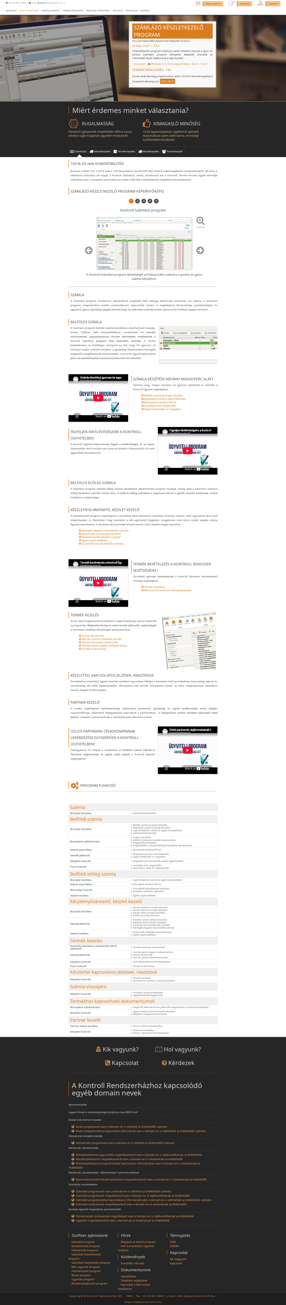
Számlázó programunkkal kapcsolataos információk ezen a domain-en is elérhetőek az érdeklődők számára (143, 1200)
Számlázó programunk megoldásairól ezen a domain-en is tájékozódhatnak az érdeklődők (132, 1195)
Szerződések (128, 1276)
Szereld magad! (51, 10)
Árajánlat (245, 4)
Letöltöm (273, 4)
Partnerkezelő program (86, 1271)
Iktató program (81, 1275)
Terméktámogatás (73, 10)
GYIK (173, 1242)
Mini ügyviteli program (86, 1267)
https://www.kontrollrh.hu (143, 1302)
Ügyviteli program (83, 1279)
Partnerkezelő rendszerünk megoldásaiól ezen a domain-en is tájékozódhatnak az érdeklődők (135, 1216)
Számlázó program (83, 1242)
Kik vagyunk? (121, 1049)
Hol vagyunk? (182, 1049)
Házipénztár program (85, 1250)
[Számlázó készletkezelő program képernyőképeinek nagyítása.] (197, 217)
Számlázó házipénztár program (91, 1262)
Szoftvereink (29, 10)
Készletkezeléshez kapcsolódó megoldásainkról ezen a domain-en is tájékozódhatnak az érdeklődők (139, 1155)
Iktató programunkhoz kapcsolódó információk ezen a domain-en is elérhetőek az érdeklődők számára (141, 1131)
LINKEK (174, 1246)
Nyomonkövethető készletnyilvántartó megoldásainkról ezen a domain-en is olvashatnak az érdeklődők (141, 1179)
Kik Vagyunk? (178, 1259)
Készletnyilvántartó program (89, 1283)
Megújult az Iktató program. (138, 1242)
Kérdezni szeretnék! (98, 10)
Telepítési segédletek (134, 1280)
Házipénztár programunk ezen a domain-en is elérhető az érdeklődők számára (125, 1143)
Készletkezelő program (86, 1246)
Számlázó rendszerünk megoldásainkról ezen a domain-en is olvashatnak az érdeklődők (131, 1204)
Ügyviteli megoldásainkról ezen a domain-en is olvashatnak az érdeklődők (123, 1220)
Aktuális (118, 10)
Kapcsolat (132, 10)
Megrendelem (213, 4)
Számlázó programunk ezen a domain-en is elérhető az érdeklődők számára (123, 1191)
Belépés (145, 10)
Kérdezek (181, 1063)
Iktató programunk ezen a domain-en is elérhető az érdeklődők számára (121, 1126)
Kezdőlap (11, 10)
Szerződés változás (132, 1263)
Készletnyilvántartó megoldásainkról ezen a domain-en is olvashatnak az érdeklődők (129, 1159)
